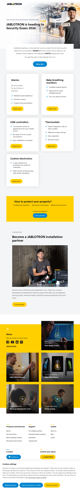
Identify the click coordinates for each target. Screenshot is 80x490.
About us (53, 431)
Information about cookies (37, 478)
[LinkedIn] (17, 342)
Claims (53, 437)
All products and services (14, 441)
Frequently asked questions (37, 434)
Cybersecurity (33, 441)
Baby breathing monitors (14, 437)
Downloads (32, 437)
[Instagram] (21, 342)
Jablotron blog (11, 346)
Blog (52, 434)
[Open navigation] (72, 3)
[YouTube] (12, 342)
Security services (11, 434)
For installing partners (35, 431)
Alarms (8, 431)
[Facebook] (7, 342)
